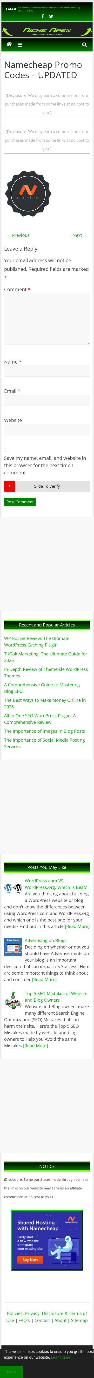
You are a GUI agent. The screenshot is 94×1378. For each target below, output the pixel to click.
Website (13, 420)
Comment (17, 289)
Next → (80, 235)
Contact (42, 1320)
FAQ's (24, 1320)
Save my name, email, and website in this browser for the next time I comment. (45, 465)
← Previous (18, 235)
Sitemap (79, 1320)
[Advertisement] (47, 564)
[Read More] (77, 926)
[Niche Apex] (47, 29)
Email (12, 391)
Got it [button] (11, 1372)
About (60, 1320)
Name (12, 362)
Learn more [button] (60, 1357)
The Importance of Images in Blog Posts (44, 731)
